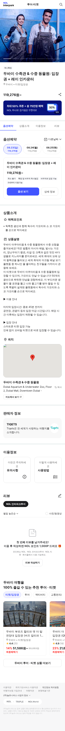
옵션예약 (8, 125)
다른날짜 (53, 139)
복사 (59, 387)
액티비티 (40, 594)
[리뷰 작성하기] (60, 496)
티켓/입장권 (12, 594)
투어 (27, 594)
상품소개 (24, 125)
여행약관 (30, 690)
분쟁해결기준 (44, 690)
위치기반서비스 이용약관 (27, 687)
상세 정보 (49, 191)
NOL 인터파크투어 (16, 504)
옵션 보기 (23, 191)
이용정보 (41, 125)
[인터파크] (7, 4)
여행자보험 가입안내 (12, 690)
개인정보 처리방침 (50, 687)
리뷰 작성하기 (32, 562)
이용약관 (7, 687)
